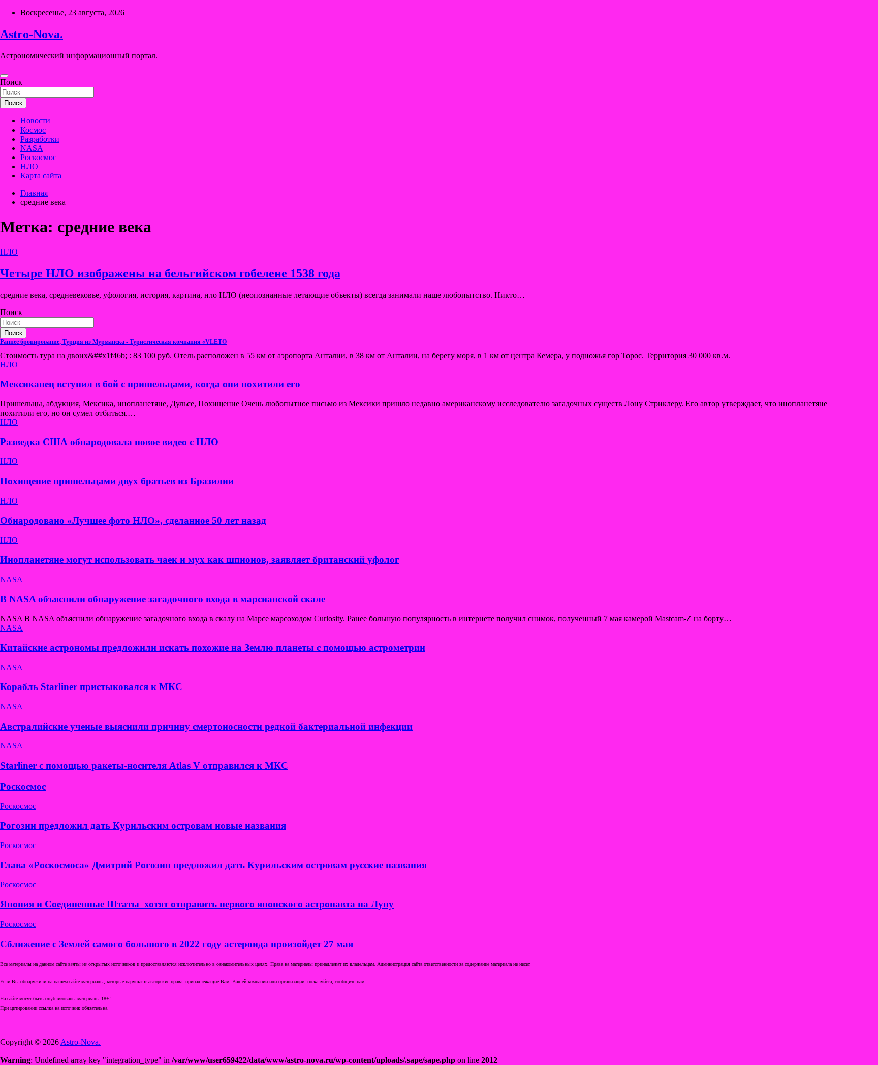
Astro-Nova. (31, 34)
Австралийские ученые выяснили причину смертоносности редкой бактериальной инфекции (206, 726)
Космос (33, 130)
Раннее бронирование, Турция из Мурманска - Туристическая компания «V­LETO (113, 342)
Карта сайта (40, 175)
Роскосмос (38, 157)
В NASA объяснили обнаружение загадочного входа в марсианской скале (162, 598)
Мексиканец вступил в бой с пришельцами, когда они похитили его (150, 384)
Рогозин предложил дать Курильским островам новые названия (143, 825)
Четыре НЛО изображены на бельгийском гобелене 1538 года (170, 273)
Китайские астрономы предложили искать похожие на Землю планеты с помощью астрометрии (212, 647)
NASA (31, 148)
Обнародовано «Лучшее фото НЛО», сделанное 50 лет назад (133, 520)
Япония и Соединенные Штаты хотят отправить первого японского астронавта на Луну (197, 904)
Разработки (39, 139)
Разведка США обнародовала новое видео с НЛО (109, 441)
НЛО (29, 166)
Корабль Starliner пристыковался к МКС (91, 686)
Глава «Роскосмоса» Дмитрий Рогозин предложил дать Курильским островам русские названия (213, 865)
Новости (35, 120)
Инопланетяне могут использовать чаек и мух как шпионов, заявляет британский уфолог (199, 559)
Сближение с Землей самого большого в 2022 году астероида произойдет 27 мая (176, 943)
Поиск (11, 82)
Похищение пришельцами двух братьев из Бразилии (117, 481)
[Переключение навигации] (4, 75)
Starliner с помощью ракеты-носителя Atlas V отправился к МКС (144, 765)
